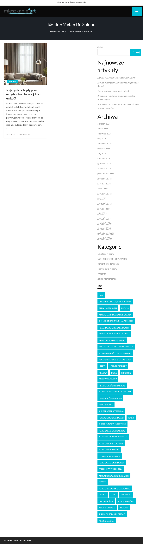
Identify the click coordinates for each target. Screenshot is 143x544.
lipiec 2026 (102, 128)
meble (114, 372)
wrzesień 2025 (104, 178)
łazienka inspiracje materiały (112, 514)
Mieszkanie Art (24, 134)
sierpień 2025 (104, 183)
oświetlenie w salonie (109, 450)
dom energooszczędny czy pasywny (115, 302)
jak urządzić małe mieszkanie (112, 340)
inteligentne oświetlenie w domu (114, 327)
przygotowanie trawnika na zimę (114, 475)
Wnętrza (12, 81)
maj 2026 (101, 138)
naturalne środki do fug (110, 398)
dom (101, 295)
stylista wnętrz (106, 501)
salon (113, 495)
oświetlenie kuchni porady (111, 443)
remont (102, 482)
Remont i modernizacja (108, 263)
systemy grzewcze (107, 508)
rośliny (102, 495)
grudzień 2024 (104, 223)
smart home (126, 495)
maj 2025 (101, 198)
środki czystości (106, 520)
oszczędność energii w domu (112, 430)
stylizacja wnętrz (126, 501)
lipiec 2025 (102, 188)
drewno (125, 308)
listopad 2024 (104, 228)
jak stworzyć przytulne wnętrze (114, 334)
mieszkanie (126, 372)
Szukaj (100, 47)
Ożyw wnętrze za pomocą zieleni (113, 91)
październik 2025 (105, 173)
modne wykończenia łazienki (112, 385)
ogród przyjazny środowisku (112, 424)
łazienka (124, 508)
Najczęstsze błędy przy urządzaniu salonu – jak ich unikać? (23, 94)
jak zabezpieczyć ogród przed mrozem (116, 347)
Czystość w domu (105, 253)
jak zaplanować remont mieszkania (115, 353)
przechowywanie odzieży (110, 469)
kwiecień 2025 (104, 203)
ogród (131, 417)
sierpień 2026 (104, 123)
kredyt (102, 366)
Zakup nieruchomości (107, 278)
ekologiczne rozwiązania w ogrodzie (116, 321)
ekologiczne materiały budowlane (115, 314)
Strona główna (63, 2)
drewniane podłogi (108, 308)
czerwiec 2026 (104, 133)
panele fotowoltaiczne (109, 456)
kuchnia (103, 372)
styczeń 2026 (103, 158)
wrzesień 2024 (104, 238)
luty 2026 (102, 153)
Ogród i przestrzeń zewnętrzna (112, 258)
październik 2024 (105, 233)
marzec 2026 (103, 148)
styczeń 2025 (103, 218)
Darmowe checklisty (78, 2)
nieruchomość (106, 405)
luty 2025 (102, 213)
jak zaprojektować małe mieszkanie (115, 359)
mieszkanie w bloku (108, 379)
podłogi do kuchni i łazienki (111, 462)
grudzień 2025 (104, 163)
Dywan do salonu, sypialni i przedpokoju (116, 77)
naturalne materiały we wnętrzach (115, 392)
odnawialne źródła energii (111, 417)
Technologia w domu (107, 268)
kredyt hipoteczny (118, 366)
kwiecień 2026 (104, 143)
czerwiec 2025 (104, 193)
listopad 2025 (104, 168)
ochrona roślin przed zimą (111, 411)
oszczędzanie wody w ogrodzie (113, 437)
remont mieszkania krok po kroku (114, 488)
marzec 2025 (103, 208)
